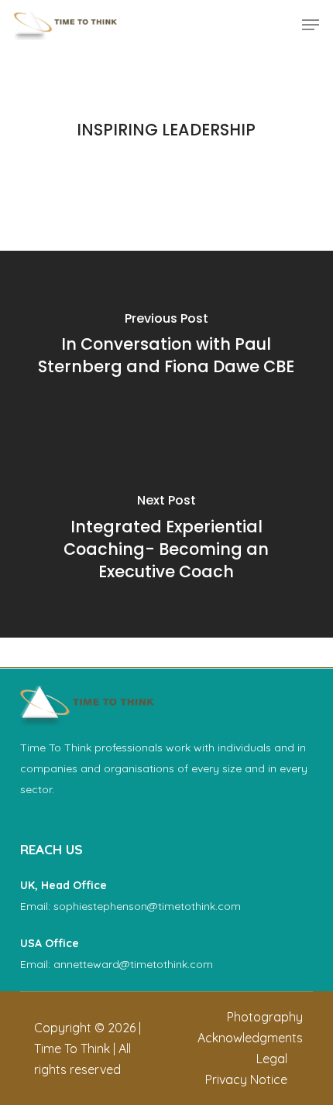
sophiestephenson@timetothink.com (147, 906)
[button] (310, 24)
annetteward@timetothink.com (133, 964)
